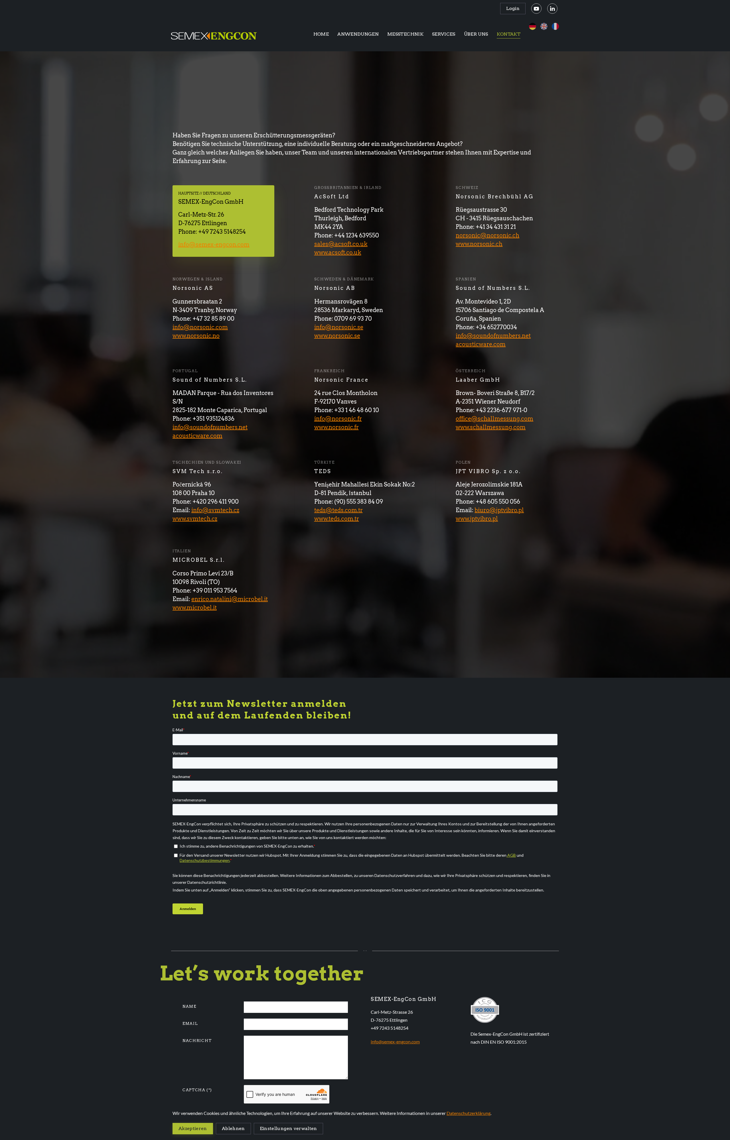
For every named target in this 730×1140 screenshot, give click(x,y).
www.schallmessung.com (491, 427)
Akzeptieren (193, 1128)
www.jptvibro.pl (477, 518)
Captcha (197, 1090)
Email (190, 1023)
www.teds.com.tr (336, 518)
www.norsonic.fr (336, 427)
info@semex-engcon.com (214, 244)
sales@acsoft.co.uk (341, 244)
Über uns (476, 34)
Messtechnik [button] (405, 34)
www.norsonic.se (337, 335)
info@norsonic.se (338, 327)
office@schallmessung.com (494, 418)
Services (443, 34)
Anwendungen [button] (358, 34)
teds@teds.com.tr (338, 510)
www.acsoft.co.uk (337, 252)
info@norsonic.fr (338, 418)
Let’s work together (262, 973)
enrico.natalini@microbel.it (229, 599)
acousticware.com (481, 344)
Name (189, 1006)
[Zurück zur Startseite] (214, 34)
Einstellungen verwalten (288, 1128)
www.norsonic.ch (479, 244)
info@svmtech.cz (215, 510)
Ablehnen (233, 1128)
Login (513, 8)
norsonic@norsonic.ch (487, 235)
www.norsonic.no (196, 335)
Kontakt (508, 34)
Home (321, 34)
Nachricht (197, 1041)
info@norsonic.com (200, 327)
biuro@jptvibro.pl (499, 510)
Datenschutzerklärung (468, 1113)
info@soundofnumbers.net (493, 335)
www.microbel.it (195, 607)
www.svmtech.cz (195, 518)
